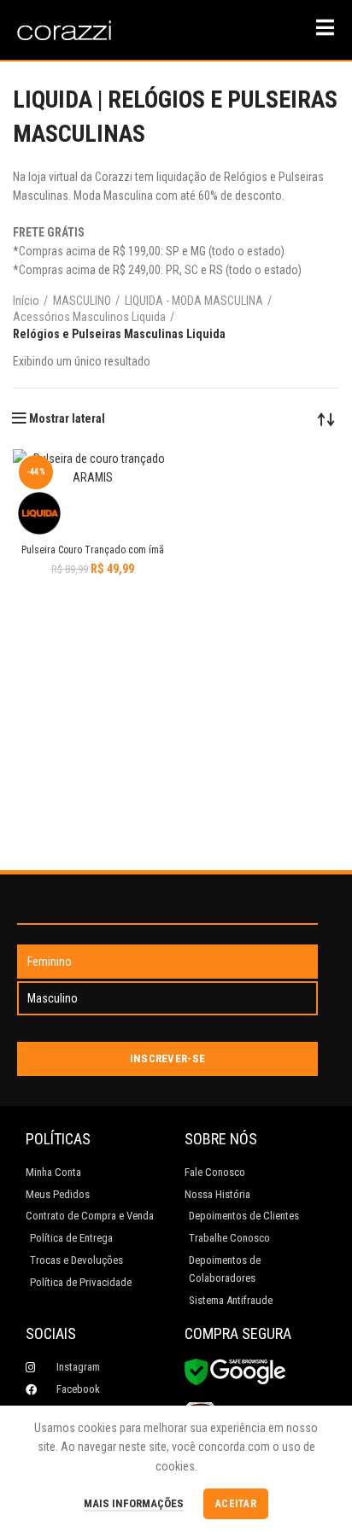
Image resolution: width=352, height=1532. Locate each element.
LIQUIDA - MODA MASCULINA (194, 300)
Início (26, 300)
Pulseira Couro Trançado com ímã (92, 550)
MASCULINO (82, 300)
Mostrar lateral (67, 418)
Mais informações (134, 1503)
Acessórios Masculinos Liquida (89, 317)
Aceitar (235, 1504)
